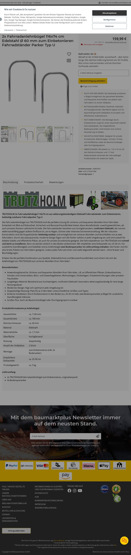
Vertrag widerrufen (16, 531)
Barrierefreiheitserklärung (49, 500)
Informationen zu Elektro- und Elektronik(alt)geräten (49, 488)
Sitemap (6, 514)
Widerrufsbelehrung (45, 507)
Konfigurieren (109, 19)
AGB (37, 496)
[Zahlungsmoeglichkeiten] (65, 470)
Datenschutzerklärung (75, 443)
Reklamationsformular (14, 503)
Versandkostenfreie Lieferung (115, 42)
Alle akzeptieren (109, 13)
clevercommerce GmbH (111, 552)
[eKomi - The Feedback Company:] (116, 489)
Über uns (6, 499)
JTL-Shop (126, 552)
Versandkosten (59, 540)
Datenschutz (21, 30)
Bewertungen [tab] (56, 182)
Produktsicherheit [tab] (33, 182)
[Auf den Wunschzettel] (69, 54)
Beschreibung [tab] (10, 182)
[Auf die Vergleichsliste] (68, 60)
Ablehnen (109, 26)
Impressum (8, 30)
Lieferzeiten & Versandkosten (10, 519)
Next (71, 134)
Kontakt (6, 507)
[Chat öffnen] (124, 540)
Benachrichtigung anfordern (92, 81)
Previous (5, 134)
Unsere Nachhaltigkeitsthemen (14, 494)
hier (115, 545)
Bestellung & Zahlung (13, 510)
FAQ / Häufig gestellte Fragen (13, 488)
